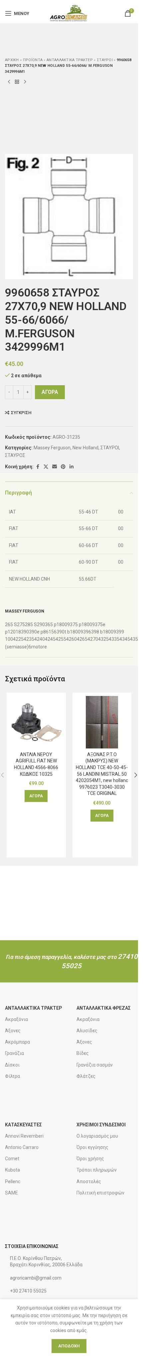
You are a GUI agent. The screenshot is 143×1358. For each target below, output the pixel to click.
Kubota (12, 1170)
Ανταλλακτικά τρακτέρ (70, 60)
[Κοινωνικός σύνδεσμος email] (54, 466)
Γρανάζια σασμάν (94, 1065)
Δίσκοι (12, 1065)
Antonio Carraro (22, 1147)
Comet (12, 1158)
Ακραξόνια (16, 1019)
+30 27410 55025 (28, 1291)
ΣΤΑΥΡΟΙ (105, 60)
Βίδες (82, 1053)
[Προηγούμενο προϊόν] (9, 82)
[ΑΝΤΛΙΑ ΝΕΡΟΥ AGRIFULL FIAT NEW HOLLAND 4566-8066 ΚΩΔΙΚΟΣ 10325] (36, 722)
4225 (18, 639)
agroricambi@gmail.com (36, 1278)
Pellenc (12, 1181)
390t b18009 (70, 631)
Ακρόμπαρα (17, 1042)
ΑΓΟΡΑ (50, 392)
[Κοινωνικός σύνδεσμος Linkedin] (71, 466)
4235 (29, 639)
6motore (38, 646)
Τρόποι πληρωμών (96, 1170)
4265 (82, 639)
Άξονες (13, 1030)
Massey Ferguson (52, 447)
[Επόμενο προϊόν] (25, 82)
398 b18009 (103, 631)
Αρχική (12, 60)
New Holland (85, 447)
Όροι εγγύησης (92, 1147)
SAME (11, 1192)
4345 (124, 639)
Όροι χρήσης (90, 1158)
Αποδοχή (69, 1345)
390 (25, 631)
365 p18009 (57, 624)
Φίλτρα (12, 1076)
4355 (135, 639)
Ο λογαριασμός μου (97, 1136)
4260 (71, 639)
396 (87, 631)
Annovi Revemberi (24, 1136)
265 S (11, 624)
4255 (61, 639)
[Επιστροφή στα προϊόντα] (17, 82)
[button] (36, 796)
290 (41, 624)
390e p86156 (43, 631)
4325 (103, 639)
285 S (31, 624)
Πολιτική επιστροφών (100, 1192)
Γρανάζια (14, 1053)
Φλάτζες (85, 1076)
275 (21, 624)
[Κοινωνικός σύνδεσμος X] (46, 466)
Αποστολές (88, 1181)
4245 (50, 639)
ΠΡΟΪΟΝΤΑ (33, 60)
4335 (114, 639)
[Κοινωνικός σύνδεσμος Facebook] (38, 466)
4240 (39, 639)
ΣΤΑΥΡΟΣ (15, 455)
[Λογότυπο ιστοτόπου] (69, 13)
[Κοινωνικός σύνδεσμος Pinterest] (63, 466)
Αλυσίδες (86, 1030)
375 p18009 (82, 624)
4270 (92, 639)
